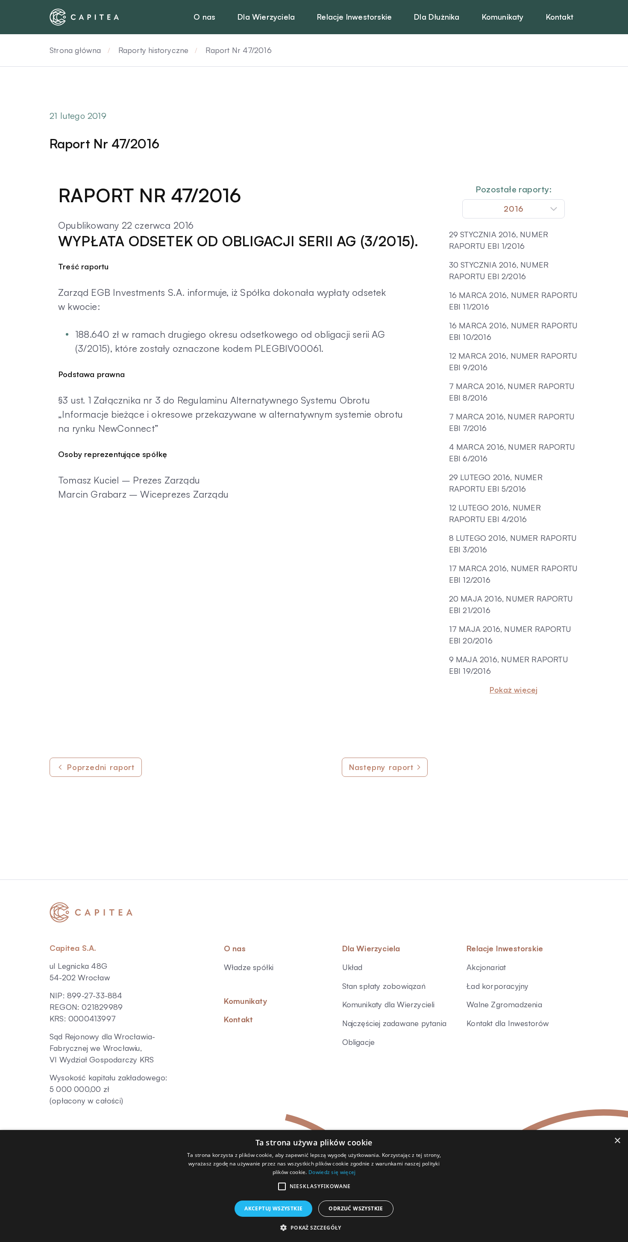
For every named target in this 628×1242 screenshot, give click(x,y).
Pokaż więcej (513, 689)
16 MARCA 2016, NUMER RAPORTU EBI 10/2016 (513, 331)
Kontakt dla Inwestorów (508, 1023)
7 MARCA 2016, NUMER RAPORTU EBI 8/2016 (512, 391)
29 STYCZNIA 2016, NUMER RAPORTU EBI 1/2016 (499, 240)
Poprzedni (101, 767)
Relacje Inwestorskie (505, 948)
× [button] (617, 1141)
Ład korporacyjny (497, 986)
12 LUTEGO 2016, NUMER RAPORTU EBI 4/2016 (495, 513)
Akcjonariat (486, 967)
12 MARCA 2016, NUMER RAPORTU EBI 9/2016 (513, 361)
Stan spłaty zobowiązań (384, 986)
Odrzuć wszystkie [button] (356, 1208)
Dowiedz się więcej (331, 1172)
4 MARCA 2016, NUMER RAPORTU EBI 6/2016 (512, 452)
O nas (235, 948)
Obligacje (358, 1042)
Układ (352, 967)
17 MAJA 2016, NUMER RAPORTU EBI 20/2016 (510, 634)
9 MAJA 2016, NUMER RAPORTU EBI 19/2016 (508, 665)
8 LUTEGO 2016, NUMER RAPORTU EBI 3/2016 (513, 543)
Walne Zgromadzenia (504, 1004)
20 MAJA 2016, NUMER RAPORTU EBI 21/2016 (511, 604)
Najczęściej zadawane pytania (394, 1023)
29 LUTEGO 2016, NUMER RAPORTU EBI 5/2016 (496, 482)
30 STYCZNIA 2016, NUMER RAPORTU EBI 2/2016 (499, 270)
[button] (282, 1186)
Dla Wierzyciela (371, 948)
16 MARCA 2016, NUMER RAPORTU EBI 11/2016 (513, 300)
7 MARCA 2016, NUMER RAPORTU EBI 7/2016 (512, 422)
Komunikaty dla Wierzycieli (388, 1004)
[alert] (314, 1186)
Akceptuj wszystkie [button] (273, 1208)
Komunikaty (245, 1001)
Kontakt (238, 1019)
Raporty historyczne (153, 50)
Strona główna (75, 50)
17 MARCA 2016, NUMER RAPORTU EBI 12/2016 (513, 573)
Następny (381, 767)
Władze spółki (249, 967)
